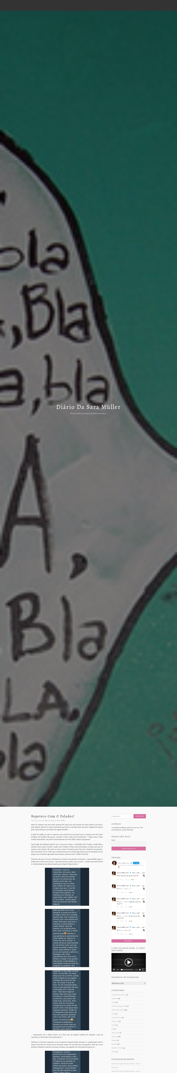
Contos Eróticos (116, 1017)
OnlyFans (114, 1040)
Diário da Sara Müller (88, 407)
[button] (129, 962)
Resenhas (114, 1044)
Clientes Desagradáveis (118, 1006)
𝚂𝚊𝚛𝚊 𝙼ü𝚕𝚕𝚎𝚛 (123, 873)
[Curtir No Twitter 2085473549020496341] (126, 907)
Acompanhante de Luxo (118, 995)
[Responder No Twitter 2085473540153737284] (118, 921)
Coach (113, 1014)
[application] (128, 962)
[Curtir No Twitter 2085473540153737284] (126, 921)
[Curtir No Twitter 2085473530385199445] (127, 934)
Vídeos (113, 1052)
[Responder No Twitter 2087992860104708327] (118, 879)
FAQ (112, 1029)
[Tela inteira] (143, 970)
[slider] (127, 969)
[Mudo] (140, 970)
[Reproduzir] (114, 970)
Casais (113, 1002)
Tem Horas (114, 1067)
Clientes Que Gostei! (117, 1010)
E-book (113, 1025)
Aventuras (114, 998)
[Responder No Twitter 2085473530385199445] (118, 934)
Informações (115, 1033)
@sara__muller (136, 873)
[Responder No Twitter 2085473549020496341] (118, 907)
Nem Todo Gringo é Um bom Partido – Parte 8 (126, 1064)
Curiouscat (114, 1021)
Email (113, 840)
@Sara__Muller (123, 889)
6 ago (143, 886)
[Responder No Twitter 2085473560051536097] (118, 892)
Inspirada (114, 1036)
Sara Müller (61, 820)
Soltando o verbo (117, 1048)
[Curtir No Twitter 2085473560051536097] (127, 892)
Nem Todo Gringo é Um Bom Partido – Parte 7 (126, 1071)
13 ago (143, 873)
